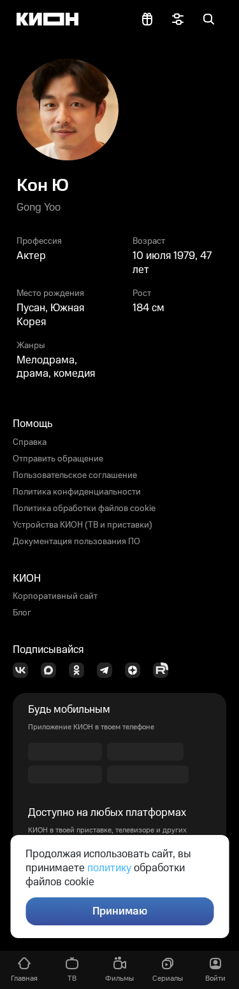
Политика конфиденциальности (77, 492)
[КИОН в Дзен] (136, 670)
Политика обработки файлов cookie (84, 508)
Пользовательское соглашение (75, 475)
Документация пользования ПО (76, 541)
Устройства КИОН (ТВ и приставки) (82, 525)
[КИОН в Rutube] (164, 670)
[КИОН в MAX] (52, 670)
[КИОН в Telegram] (108, 670)
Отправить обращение (58, 459)
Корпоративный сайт (55, 596)
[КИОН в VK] (24, 670)
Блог (22, 613)
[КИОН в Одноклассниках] (80, 670)
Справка (30, 442)
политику (109, 868)
